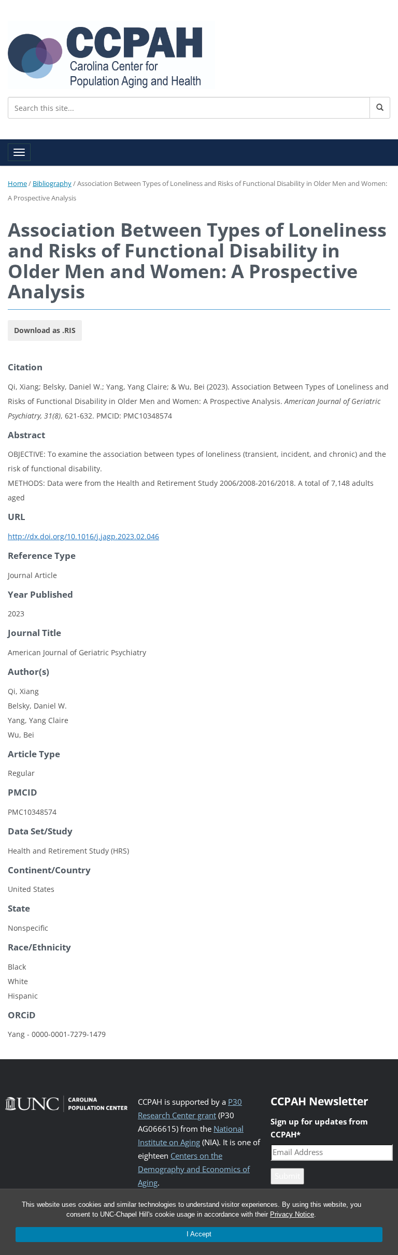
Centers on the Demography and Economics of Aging (194, 1169)
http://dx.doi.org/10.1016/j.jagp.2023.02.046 (83, 536)
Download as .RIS (45, 330)
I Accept (199, 1234)
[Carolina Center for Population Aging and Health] (111, 53)
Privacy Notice (292, 1214)
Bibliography (52, 183)
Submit (287, 1176)
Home (17, 183)
